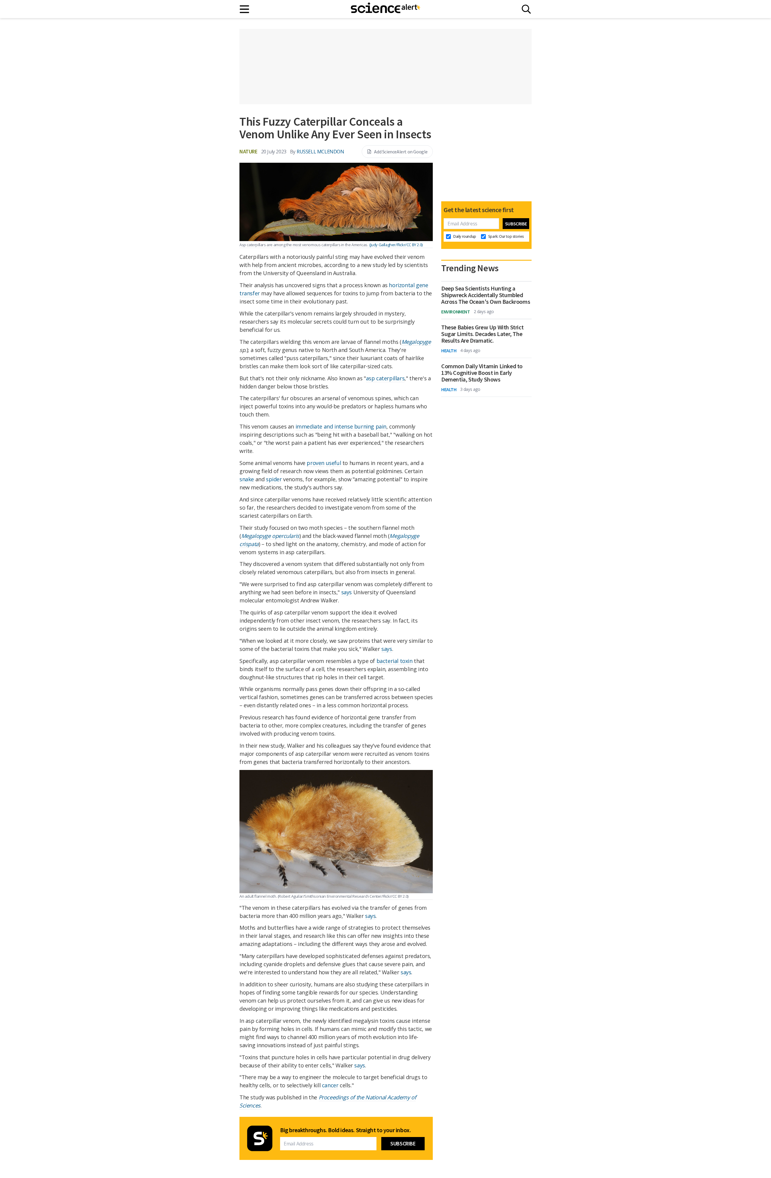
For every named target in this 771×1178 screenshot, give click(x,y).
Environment (455, 312)
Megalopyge (416, 341)
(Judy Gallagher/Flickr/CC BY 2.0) (396, 244)
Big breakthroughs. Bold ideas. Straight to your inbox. (345, 1130)
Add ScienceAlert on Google (401, 152)
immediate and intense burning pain (340, 426)
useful (333, 462)
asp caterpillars (385, 378)
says (346, 592)
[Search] (526, 9)
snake (246, 479)
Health (449, 350)
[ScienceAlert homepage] (385, 9)
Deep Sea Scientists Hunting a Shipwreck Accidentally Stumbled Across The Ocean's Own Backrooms (485, 295)
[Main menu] (244, 9)
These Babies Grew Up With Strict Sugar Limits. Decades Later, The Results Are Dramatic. (482, 334)
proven (315, 462)
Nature (248, 151)
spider (274, 479)
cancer (330, 1085)
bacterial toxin (394, 660)
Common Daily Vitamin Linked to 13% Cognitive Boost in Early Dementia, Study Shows (482, 373)
